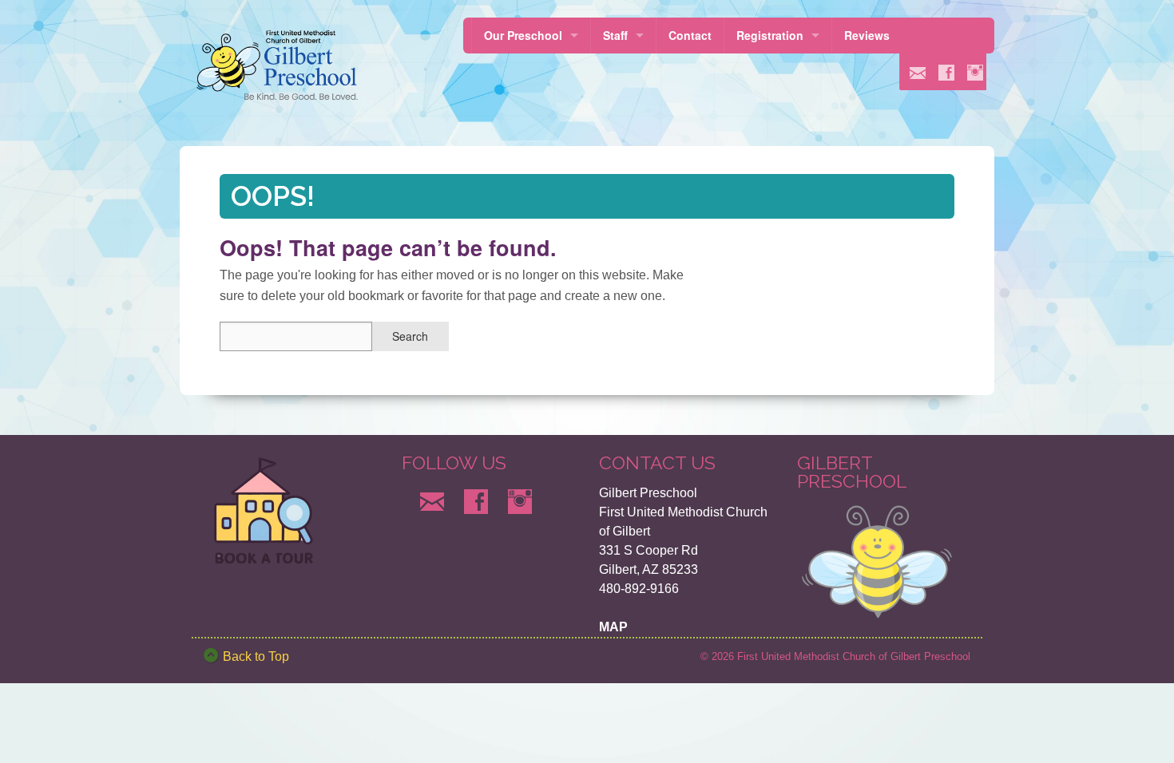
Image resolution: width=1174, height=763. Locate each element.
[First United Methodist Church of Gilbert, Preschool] (281, 65)
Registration (769, 35)
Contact (690, 35)
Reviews (867, 35)
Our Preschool (523, 35)
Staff (615, 35)
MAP (613, 627)
